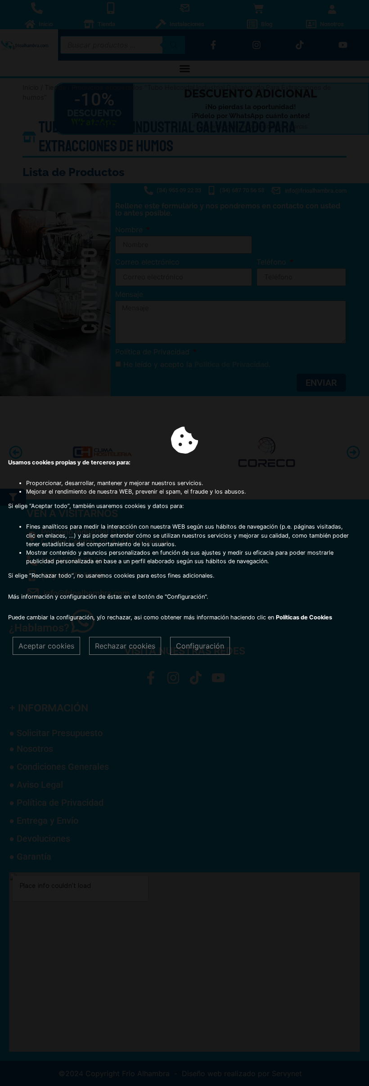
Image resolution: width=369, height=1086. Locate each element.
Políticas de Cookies (304, 617)
